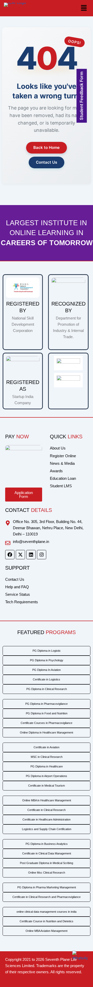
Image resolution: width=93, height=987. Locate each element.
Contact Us (46, 162)
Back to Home (46, 147)
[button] (69, 8)
